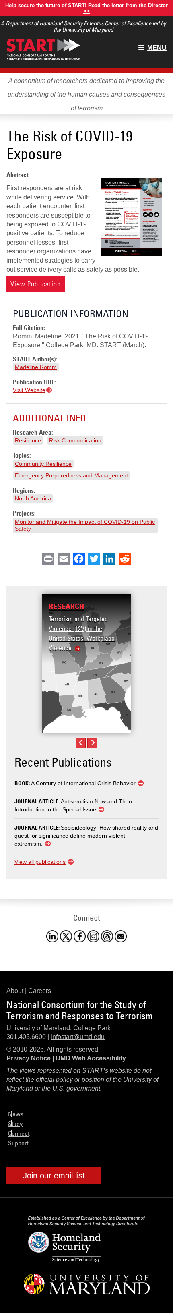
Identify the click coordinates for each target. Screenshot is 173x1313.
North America (33, 498)
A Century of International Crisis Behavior (83, 783)
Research (66, 606)
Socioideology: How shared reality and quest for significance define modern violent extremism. (86, 835)
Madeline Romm (36, 367)
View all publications (40, 862)
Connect (18, 1133)
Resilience (28, 440)
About (14, 990)
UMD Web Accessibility (91, 1058)
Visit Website (29, 390)
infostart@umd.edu (78, 1036)
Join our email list (54, 1175)
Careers (39, 990)
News (15, 1114)
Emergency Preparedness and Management (71, 475)
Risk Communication (75, 440)
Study (15, 1124)
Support (18, 1143)
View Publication (35, 284)
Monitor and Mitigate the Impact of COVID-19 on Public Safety (85, 525)
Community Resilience (43, 463)
